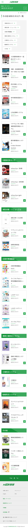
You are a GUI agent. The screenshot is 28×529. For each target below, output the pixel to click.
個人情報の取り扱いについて (10, 517)
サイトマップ (17, 490)
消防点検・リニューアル (10, 27)
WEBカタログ (23, 12)
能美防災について (7, 503)
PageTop (14, 478)
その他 (6, 49)
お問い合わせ (6, 490)
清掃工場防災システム (10, 36)
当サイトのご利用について (9, 521)
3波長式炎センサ (9, 23)
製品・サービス (7, 498)
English (4, 493)
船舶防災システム (9, 44)
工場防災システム (9, 40)
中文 (16, 493)
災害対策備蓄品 (8, 31)
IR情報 (4, 507)
